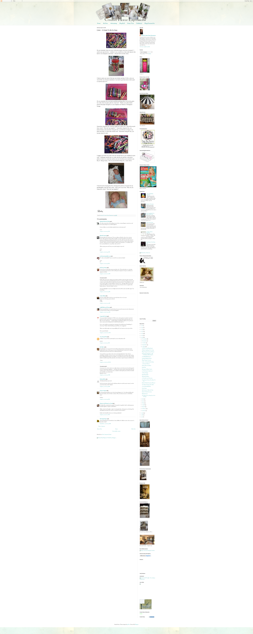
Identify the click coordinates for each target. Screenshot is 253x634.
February (144, 408)
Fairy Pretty (144, 388)
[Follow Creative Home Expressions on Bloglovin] (145, 556)
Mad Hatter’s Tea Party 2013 (150, 243)
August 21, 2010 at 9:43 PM (105, 252)
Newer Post (99, 429)
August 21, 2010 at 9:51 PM (105, 263)
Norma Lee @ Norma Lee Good (106, 403)
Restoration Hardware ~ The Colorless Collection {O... (147, 354)
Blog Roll (122, 23)
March (143, 406)
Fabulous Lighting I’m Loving (148, 350)
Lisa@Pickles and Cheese (105, 307)
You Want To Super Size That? (148, 384)
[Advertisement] (146, 592)
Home (99, 23)
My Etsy (105, 23)
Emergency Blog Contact (147, 369)
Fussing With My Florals (146, 358)
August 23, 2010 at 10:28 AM (105, 362)
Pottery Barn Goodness (146, 365)
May (143, 403)
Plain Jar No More (145, 376)
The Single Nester (103, 419)
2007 (142, 417)
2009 (142, 413)
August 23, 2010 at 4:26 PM (105, 375)
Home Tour (130, 23)
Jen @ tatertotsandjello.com (105, 256)
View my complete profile (145, 46)
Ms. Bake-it (102, 347)
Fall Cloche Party (149, 222)
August (143, 346)
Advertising (113, 23)
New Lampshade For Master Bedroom (150, 214)
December (144, 339)
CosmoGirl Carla (103, 316)
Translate (149, 53)
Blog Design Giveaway (146, 360)
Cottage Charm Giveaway (149, 232)
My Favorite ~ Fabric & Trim (147, 390)
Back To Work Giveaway (147, 392)
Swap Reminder (145, 374)
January (143, 410)
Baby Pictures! (145, 393)
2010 (142, 337)
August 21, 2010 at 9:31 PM (105, 231)
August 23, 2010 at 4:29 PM (105, 386)
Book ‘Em (144, 367)
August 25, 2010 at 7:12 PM (105, 414)
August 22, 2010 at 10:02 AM (105, 332)
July (143, 399)
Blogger (136, 624)
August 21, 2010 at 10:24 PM (105, 291)
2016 (142, 325)
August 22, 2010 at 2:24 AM (105, 303)
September (144, 345)
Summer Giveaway (150, 204)
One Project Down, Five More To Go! (148, 380)
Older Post (133, 429)
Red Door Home (103, 267)
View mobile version (116, 431)
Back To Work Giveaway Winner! (148, 383)
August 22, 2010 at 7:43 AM (105, 312)
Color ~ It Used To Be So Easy (148, 362)
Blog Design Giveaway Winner (148, 352)
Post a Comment (101, 426)
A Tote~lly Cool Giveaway (147, 378)
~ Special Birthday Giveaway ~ (149, 194)
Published (139, 23)
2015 (142, 327)
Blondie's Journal (103, 235)
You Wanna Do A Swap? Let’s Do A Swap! (148, 396)
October (144, 343)
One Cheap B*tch (103, 337)
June (143, 401)
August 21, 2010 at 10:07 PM (105, 274)
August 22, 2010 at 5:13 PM (105, 343)
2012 (142, 333)
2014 (142, 329)
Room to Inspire (103, 390)
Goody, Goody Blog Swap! (147, 348)
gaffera (128, 624)
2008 (142, 415)
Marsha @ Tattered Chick (105, 221)
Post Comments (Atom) (106, 434)
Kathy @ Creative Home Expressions (148, 35)
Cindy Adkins (102, 296)
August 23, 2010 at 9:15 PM (105, 399)
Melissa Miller (102, 379)
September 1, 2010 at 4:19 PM (105, 423)
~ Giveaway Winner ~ (146, 364)
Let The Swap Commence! (147, 371)
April (143, 405)
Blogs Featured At (150, 23)
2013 (142, 331)
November (144, 341)
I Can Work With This (146, 386)
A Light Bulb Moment (146, 356)
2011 (142, 335)
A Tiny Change (145, 373)
